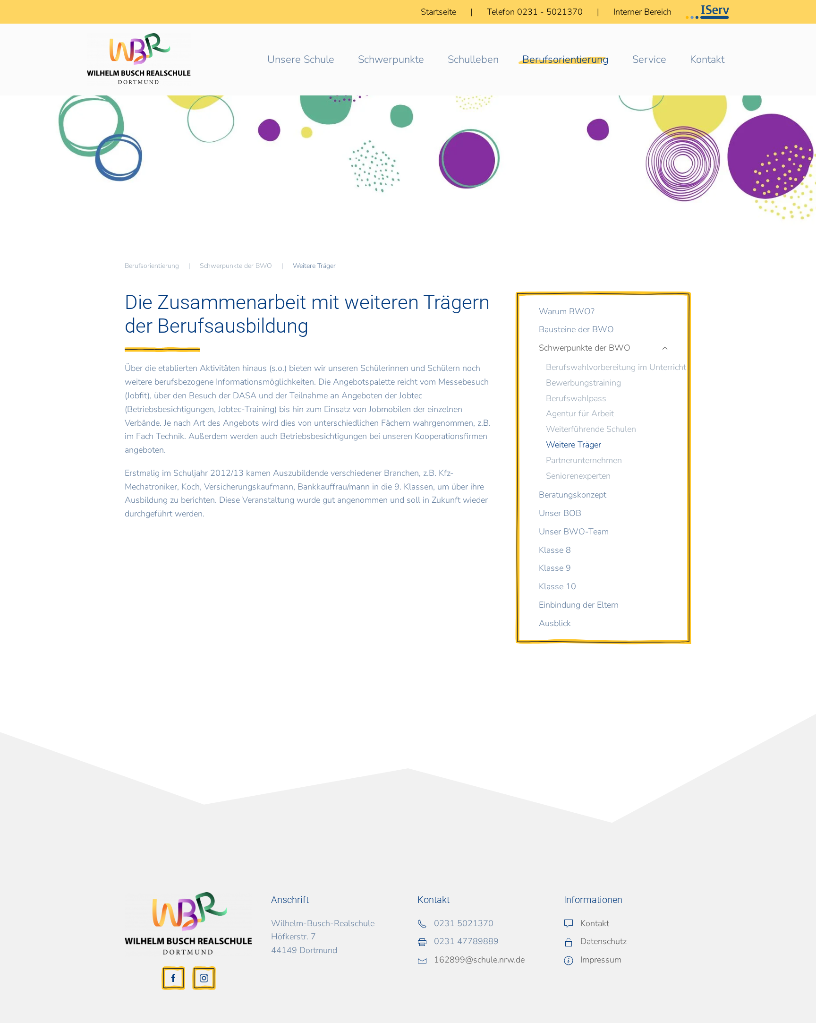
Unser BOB (560, 513)
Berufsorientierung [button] (565, 59)
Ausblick (555, 623)
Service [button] (649, 59)
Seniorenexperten (578, 475)
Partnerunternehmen (584, 460)
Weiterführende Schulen (591, 429)
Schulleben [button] (473, 59)
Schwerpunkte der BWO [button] (584, 347)
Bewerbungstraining (583, 382)
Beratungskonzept (572, 494)
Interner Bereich (642, 11)
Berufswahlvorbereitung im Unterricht (616, 367)
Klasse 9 (555, 568)
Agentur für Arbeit (580, 413)
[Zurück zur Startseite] (139, 59)
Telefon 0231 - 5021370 (536, 11)
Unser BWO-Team (574, 531)
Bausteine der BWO (576, 329)
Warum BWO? (567, 311)
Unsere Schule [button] (300, 59)
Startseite (438, 11)
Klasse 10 (557, 586)
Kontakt (707, 59)
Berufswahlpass (576, 398)
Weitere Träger (573, 444)
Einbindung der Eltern (579, 604)
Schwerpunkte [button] (391, 59)
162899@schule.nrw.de (479, 959)
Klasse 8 (555, 550)
